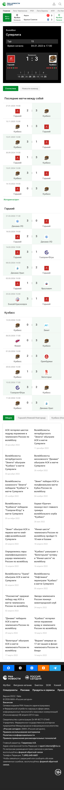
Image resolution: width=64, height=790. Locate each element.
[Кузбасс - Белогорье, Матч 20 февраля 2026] (50, 67)
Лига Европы (42, 11)
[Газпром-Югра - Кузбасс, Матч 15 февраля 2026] (48, 67)
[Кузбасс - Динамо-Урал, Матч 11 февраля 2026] (47, 67)
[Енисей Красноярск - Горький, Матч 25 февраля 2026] (7, 67)
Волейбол (11, 30)
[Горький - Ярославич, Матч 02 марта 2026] (9, 67)
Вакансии (8, 702)
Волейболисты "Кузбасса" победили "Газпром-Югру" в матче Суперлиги (16, 508)
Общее (8, 418)
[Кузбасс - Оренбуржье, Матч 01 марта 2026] (52, 67)
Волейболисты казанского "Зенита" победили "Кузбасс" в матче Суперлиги (16, 486)
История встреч (11, 199)
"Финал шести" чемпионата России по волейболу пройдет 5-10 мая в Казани (46, 534)
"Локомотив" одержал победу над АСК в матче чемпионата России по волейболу (17, 601)
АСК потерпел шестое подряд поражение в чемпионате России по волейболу (17, 435)
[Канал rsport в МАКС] (8, 668)
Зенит (46, 330)
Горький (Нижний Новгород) (32, 418)
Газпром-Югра (46, 257)
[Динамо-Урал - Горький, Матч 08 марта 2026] (11, 67)
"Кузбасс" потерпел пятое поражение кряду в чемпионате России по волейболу (45, 623)
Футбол (6, 685)
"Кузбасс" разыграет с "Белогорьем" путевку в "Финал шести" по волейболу (46, 556)
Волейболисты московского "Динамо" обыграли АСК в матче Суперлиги (46, 460)
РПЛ (32, 11)
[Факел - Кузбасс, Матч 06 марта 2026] (54, 67)
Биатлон (39, 685)
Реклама (24, 690)
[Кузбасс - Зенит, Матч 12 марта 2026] (56, 67)
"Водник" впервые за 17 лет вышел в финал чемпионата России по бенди (46, 645)
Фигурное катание (22, 685)
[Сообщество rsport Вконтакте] (32, 668)
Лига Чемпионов (20, 11)
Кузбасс (53, 65)
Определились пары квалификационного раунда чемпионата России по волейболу (16, 556)
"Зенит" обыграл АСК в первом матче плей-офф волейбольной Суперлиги (17, 534)
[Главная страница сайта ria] (3, 4)
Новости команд (30, 88)
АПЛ (53, 11)
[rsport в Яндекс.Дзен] (20, 668)
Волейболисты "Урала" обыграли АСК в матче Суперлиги (17, 577)
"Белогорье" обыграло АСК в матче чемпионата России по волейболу (17, 645)
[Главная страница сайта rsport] (18, 4)
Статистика (10, 88)
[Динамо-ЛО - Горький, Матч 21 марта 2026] (16, 67)
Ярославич (46, 288)
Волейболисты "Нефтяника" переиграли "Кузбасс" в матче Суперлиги (45, 578)
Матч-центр (7, 17)
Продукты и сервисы (43, 690)
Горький (10, 65)
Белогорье (46, 377)
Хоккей (57, 685)
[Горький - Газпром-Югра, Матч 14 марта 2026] (13, 67)
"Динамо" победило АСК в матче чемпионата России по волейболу (17, 623)
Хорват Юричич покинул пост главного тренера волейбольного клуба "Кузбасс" (46, 510)
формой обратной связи (30, 752)
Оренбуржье (46, 361)
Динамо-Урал (46, 408)
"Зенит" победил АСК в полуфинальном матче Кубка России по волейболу (46, 486)
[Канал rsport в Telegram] (55, 668)
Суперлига (13, 34)
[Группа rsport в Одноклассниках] (43, 668)
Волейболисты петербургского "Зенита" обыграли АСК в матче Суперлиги (44, 437)
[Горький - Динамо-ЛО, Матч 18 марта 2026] (15, 67)
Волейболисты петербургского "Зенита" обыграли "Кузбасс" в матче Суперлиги (15, 462)
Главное (6, 11)
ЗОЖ (48, 685)
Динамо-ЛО (46, 242)
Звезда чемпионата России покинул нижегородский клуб (45, 599)
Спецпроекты (10, 690)
